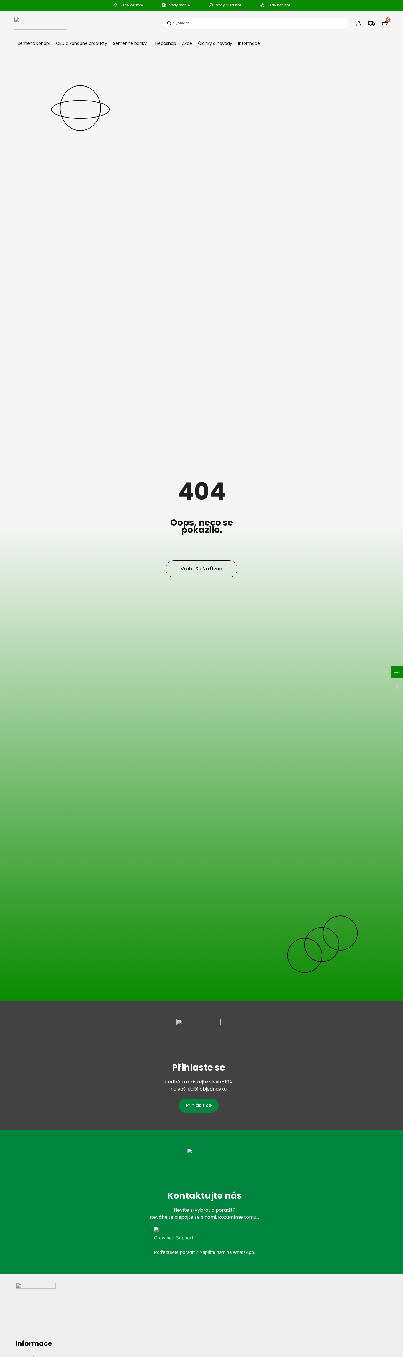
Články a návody (215, 43)
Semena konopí (34, 43)
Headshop (165, 43)
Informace (249, 43)
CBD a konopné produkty (81, 43)
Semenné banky (130, 43)
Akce (187, 43)
